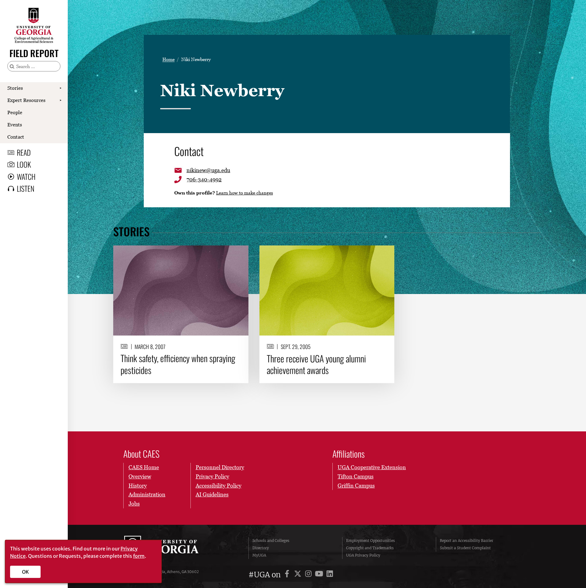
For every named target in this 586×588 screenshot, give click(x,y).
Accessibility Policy (218, 485)
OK (25, 572)
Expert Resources (26, 100)
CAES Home (143, 467)
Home (168, 59)
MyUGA (259, 555)
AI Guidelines (212, 494)
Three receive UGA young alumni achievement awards (316, 364)
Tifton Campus (356, 476)
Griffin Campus (356, 485)
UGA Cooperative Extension (372, 467)
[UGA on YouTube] (320, 574)
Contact (15, 137)
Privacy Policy (212, 476)
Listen (25, 188)
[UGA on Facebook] (288, 574)
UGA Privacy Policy (363, 555)
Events (14, 124)
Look (24, 164)
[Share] (239, 253)
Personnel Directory (220, 467)
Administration (146, 494)
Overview (139, 476)
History (137, 485)
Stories (15, 88)
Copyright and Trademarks (370, 548)
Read (24, 152)
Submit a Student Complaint (465, 548)
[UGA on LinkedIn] (329, 574)
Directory (260, 548)
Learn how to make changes (244, 192)
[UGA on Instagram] (309, 574)
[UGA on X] (298, 574)
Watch (26, 176)
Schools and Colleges (270, 540)
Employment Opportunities (370, 540)
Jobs (134, 503)
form (139, 556)
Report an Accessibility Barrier (466, 540)
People (14, 112)
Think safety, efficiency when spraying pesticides (178, 364)
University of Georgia (170, 548)
